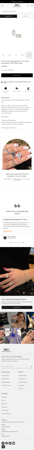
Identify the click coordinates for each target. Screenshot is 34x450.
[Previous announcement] (3, 1)
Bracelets (4, 403)
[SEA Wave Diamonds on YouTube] (10, 444)
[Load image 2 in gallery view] (9, 55)
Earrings (4, 397)
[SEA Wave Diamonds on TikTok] (13, 444)
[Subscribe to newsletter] (31, 366)
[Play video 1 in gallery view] (29, 55)
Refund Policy (5, 379)
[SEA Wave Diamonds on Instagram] (3, 444)
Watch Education (23, 382)
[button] (2, 5)
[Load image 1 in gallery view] (3, 55)
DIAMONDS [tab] (8, 16)
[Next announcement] (31, 1)
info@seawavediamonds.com (10, 431)
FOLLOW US (17, 307)
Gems (3, 400)
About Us (21, 388)
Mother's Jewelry (6, 413)
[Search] (30, 11)
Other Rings (5, 410)
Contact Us (22, 385)
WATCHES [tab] (25, 16)
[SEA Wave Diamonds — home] (17, 5)
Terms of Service (6, 385)
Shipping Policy (6, 382)
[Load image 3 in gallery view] (16, 55)
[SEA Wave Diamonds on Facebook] (6, 444)
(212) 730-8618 (6, 436)
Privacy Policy (5, 375)
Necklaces (4, 407)
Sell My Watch (22, 379)
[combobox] (17, 11)
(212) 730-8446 (6, 426)
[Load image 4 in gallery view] (22, 55)
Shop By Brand (23, 375)
